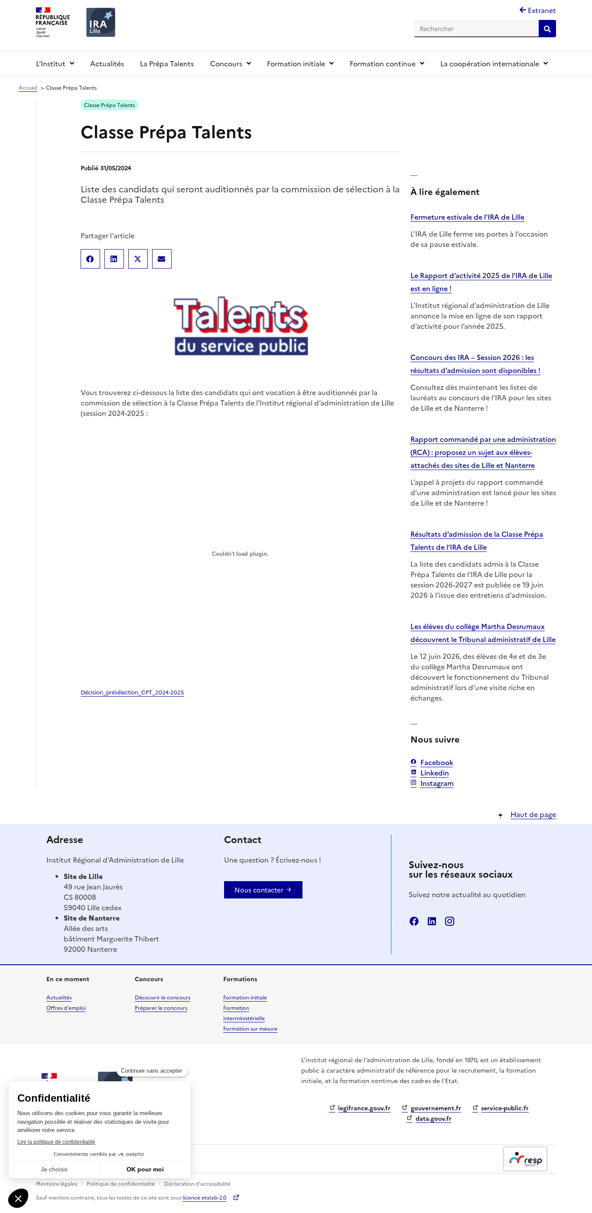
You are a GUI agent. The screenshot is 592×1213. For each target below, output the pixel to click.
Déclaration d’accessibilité (197, 1183)
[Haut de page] (500, 815)
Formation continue (383, 63)
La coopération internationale (489, 63)
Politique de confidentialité (121, 1183)
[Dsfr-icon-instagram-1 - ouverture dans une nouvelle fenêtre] (449, 921)
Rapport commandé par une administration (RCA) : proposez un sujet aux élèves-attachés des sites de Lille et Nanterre (483, 452)
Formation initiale (296, 63)
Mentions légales (56, 1183)
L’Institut (50, 63)
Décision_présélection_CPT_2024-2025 (132, 692)
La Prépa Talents (167, 63)
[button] (90, 259)
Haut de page (533, 814)
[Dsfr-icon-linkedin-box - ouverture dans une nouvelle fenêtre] (431, 921)
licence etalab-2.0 (204, 1197)
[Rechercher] (547, 28)
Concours (226, 63)
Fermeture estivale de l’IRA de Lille (467, 216)
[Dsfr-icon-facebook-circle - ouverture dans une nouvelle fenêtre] (414, 921)
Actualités (107, 63)
